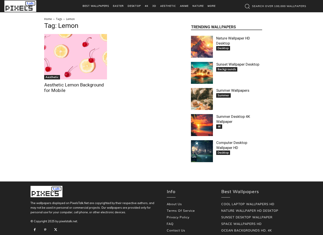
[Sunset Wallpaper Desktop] (202, 73)
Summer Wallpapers (232, 90)
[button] (274, 6)
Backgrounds (227, 69)
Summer (223, 95)
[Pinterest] (45, 230)
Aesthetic (52, 77)
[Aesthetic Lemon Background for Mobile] (75, 56)
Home (48, 19)
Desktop (223, 48)
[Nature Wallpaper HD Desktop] (202, 47)
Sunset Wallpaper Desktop (237, 64)
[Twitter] (55, 230)
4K (219, 126)
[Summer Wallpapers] (202, 99)
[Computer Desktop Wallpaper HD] (202, 151)
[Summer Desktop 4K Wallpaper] (202, 125)
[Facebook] (35, 230)
